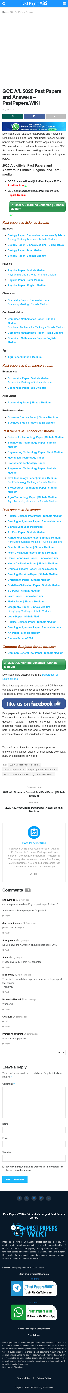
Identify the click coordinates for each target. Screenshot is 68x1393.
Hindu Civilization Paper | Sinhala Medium (33, 563)
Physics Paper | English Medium (27, 285)
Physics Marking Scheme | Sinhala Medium (32, 274)
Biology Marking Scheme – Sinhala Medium (32, 239)
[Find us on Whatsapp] (48, 1198)
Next (60, 1052)
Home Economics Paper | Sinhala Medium (33, 558)
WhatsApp (34, 1302)
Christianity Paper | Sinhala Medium (29, 580)
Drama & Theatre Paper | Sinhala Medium (32, 569)
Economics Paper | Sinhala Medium (29, 378)
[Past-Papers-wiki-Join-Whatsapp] (34, 126)
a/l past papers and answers (42, 769)
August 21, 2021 (9, 109)
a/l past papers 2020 (14, 769)
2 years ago (24, 899)
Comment (8, 1083)
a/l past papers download (16, 774)
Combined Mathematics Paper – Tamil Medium (35, 332)
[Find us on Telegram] (41, 1198)
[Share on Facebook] (34, 116)
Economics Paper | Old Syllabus (27, 388)
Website (6, 1152)
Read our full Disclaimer (12, 1367)
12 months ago (24, 974)
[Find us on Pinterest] (34, 1198)
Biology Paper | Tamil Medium (25, 250)
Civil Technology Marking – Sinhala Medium (32, 482)
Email (5, 1138)
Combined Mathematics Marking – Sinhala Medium (36, 327)
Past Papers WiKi (34, 3)
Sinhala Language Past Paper (25, 526)
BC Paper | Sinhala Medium (24, 590)
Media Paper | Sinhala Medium (26, 601)
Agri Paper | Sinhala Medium (25, 357)
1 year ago (24, 940)
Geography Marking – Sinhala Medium (29, 611)
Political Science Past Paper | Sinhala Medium (35, 516)
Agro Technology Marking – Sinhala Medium (33, 501)
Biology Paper (16, 255)
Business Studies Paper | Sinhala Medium (33, 417)
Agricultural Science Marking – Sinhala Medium (35, 541)
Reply (7, 915)
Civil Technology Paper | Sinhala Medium (32, 478)
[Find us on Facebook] (19, 1198)
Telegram (34, 1278)
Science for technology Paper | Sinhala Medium (36, 437)
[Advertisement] (34, 49)
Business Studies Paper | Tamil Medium (31, 422)
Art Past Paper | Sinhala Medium (27, 532)
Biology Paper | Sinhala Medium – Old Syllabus (36, 245)
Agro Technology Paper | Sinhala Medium (32, 497)
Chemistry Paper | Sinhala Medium (28, 300)
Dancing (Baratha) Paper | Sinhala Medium (33, 574)
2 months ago (31, 999)
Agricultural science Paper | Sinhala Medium (34, 537)
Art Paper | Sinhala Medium (24, 633)
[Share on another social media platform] (56, 116)
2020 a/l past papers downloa (25, 764)
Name (5, 1123)
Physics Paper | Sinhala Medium (27, 270)
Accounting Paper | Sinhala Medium (29, 402)
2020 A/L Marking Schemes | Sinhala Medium (37, 207)
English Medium (36, 255)
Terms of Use (23, 1377)
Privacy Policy (44, 1377)
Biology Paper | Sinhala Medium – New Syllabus (36, 235)
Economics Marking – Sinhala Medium (30, 382)
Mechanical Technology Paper (26, 457)
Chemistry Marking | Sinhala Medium (28, 304)
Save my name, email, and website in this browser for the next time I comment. (34, 1168)
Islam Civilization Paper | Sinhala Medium (32, 552)
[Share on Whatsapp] (12, 116)
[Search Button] (4, 3)
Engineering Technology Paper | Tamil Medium (35, 452)
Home (5, 12)
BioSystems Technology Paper (26, 463)
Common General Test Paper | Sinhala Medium (35, 653)
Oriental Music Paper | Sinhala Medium (31, 547)
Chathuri (7, 1016)
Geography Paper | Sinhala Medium (29, 607)
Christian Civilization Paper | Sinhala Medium (34, 585)
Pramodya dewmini (12, 1033)
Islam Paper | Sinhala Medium (25, 596)
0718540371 (38, 1267)
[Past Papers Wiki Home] (34, 1230)
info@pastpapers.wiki (21, 1267)
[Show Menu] (64, 3)
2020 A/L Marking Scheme (21, 12)
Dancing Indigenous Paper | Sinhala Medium (34, 521)
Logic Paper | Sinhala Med (23, 616)
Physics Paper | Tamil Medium (25, 280)
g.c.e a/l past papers (43, 774)
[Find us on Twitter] (26, 1198)
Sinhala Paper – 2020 (20, 638)
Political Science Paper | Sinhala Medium (32, 622)
